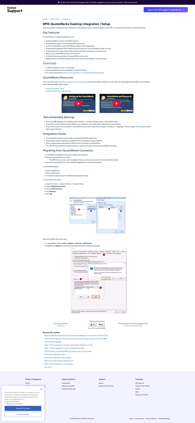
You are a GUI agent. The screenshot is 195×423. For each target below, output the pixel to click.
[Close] (41, 389)
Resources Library (141, 395)
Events (137, 389)
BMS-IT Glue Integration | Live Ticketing (58, 364)
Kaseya (45, 19)
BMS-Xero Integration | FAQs (54, 354)
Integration (66, 19)
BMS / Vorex (55, 19)
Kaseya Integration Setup (55, 89)
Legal (131, 418)
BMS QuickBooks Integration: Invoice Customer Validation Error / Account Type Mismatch (76, 336)
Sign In (101, 383)
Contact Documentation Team (133, 326)
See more (47, 367)
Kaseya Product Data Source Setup (58, 91)
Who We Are (139, 383)
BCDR (27, 383)
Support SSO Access (106, 386)
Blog (137, 392)
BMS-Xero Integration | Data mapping (57, 358)
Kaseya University (68, 386)
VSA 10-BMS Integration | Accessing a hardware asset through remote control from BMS (75, 339)
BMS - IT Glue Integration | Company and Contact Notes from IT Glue (68, 345)
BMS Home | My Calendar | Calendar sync (59, 361)
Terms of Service (151, 418)
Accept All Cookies (23, 408)
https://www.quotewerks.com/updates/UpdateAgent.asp (83, 73)
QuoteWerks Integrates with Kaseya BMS (72, 82)
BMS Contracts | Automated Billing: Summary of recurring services (67, 351)
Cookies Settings (164, 418)
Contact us (60, 326)
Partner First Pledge (142, 386)
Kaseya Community (69, 389)
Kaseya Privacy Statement (13, 404)
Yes (94, 325)
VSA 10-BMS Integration (53, 342)
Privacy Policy (139, 418)
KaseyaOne (66, 383)
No (102, 325)
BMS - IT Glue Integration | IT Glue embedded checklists (64, 348)
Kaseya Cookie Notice (12, 401)
